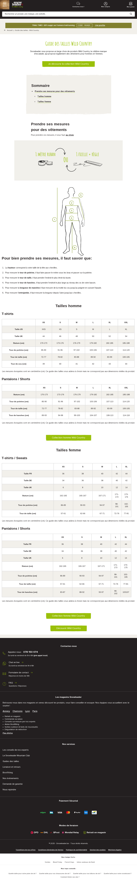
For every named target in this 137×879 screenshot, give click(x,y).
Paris (35, 711)
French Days (69, 862)
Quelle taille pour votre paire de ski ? (22, 873)
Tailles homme (44, 96)
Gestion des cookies (98, 850)
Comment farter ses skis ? (69, 877)
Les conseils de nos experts (16, 750)
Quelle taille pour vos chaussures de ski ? (54, 873)
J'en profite (100, 25)
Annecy (6, 711)
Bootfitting (8, 772)
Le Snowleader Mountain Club (16, 755)
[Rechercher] (133, 11)
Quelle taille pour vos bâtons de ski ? (87, 873)
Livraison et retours (11, 767)
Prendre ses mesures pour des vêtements (55, 91)
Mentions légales (114, 850)
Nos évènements (11, 778)
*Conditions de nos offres (25, 850)
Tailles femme (44, 102)
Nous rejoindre (9, 790)
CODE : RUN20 (84, 25)
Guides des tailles (11, 761)
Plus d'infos (8, 733)
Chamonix (17, 711)
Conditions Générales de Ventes (50, 850)
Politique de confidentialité (76, 850)
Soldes (47, 862)
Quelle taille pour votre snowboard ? (117, 873)
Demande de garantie (13, 784)
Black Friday (57, 862)
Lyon (27, 711)
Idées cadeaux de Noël (86, 862)
